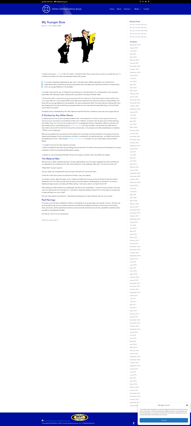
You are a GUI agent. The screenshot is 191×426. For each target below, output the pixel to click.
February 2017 (134, 314)
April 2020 (133, 198)
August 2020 (134, 185)
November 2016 (135, 323)
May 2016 (133, 341)
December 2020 (135, 173)
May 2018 (133, 268)
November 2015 (135, 360)
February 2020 (134, 204)
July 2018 (133, 262)
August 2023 (134, 75)
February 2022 (134, 130)
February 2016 (134, 350)
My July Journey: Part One (138, 37)
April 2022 (133, 124)
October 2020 (134, 179)
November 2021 (135, 139)
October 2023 (134, 69)
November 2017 (135, 286)
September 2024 (135, 45)
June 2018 (133, 265)
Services (127, 9)
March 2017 (133, 311)
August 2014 (134, 405)
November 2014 (135, 396)
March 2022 (133, 127)
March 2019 (133, 237)
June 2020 (133, 191)
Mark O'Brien (48, 26)
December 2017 (135, 283)
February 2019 (134, 240)
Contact (146, 9)
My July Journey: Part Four (138, 27)
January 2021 (134, 170)
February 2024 (134, 60)
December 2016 (135, 320)
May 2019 (133, 231)
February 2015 (134, 387)
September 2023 (135, 72)
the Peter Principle (75, 125)
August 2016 (134, 332)
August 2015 (134, 369)
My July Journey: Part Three (138, 30)
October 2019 (134, 216)
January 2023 (134, 97)
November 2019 (135, 213)
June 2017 (133, 301)
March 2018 (133, 274)
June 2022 (133, 118)
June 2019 (133, 228)
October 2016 (134, 326)
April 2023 (133, 88)
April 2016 (133, 344)
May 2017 (133, 305)
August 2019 (134, 222)
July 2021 (133, 152)
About (119, 9)
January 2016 (134, 353)
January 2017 (134, 317)
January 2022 (134, 133)
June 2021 (133, 155)
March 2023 (133, 91)
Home (112, 9)
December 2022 (135, 100)
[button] (187, 405)
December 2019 (135, 210)
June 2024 (133, 51)
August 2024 (134, 48)
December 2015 (135, 357)
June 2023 (133, 81)
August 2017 (134, 295)
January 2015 (134, 390)
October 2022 (134, 106)
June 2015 (133, 375)
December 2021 (135, 136)
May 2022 (133, 121)
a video (58, 74)
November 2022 (135, 103)
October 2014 (134, 399)
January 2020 (134, 207)
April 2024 (133, 57)
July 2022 (133, 115)
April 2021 (133, 161)
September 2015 (135, 366)
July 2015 (133, 372)
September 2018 (135, 256)
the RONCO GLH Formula (76, 139)
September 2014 (135, 402)
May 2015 (133, 378)
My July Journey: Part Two (138, 34)
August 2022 (134, 112)
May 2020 (133, 195)
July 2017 (133, 298)
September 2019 (135, 219)
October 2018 (134, 253)
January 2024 (134, 63)
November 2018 (135, 250)
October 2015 (134, 363)
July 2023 (133, 78)
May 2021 (133, 158)
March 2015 (133, 384)
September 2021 (135, 146)
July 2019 (133, 225)
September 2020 (135, 182)
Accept (163, 420)
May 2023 (133, 84)
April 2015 (133, 381)
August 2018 (134, 259)
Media (136, 9)
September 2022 (135, 109)
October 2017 (134, 289)
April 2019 (133, 234)
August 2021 (134, 149)
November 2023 (135, 66)
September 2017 (135, 292)
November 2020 (135, 176)
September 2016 (135, 329)
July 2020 (133, 188)
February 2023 (134, 94)
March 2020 (133, 201)
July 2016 (133, 335)
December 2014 (135, 393)
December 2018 (135, 246)
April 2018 (133, 271)
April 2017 (133, 308)
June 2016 (133, 338)
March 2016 (133, 347)
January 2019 (134, 243)
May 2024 (133, 54)
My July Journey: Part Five (138, 24)
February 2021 (134, 167)
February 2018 (134, 277)
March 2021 (133, 164)
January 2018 (134, 280)
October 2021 (134, 143)
